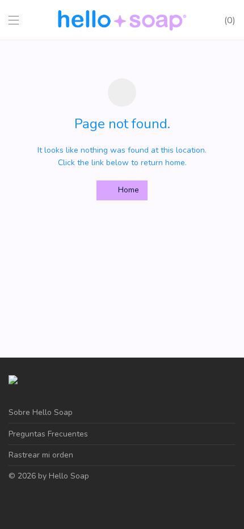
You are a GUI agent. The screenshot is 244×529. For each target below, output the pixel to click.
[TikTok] (47, 502)
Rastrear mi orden (41, 455)
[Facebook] (12, 502)
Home (127, 189)
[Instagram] (29, 502)
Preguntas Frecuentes (48, 434)
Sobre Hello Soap (41, 412)
